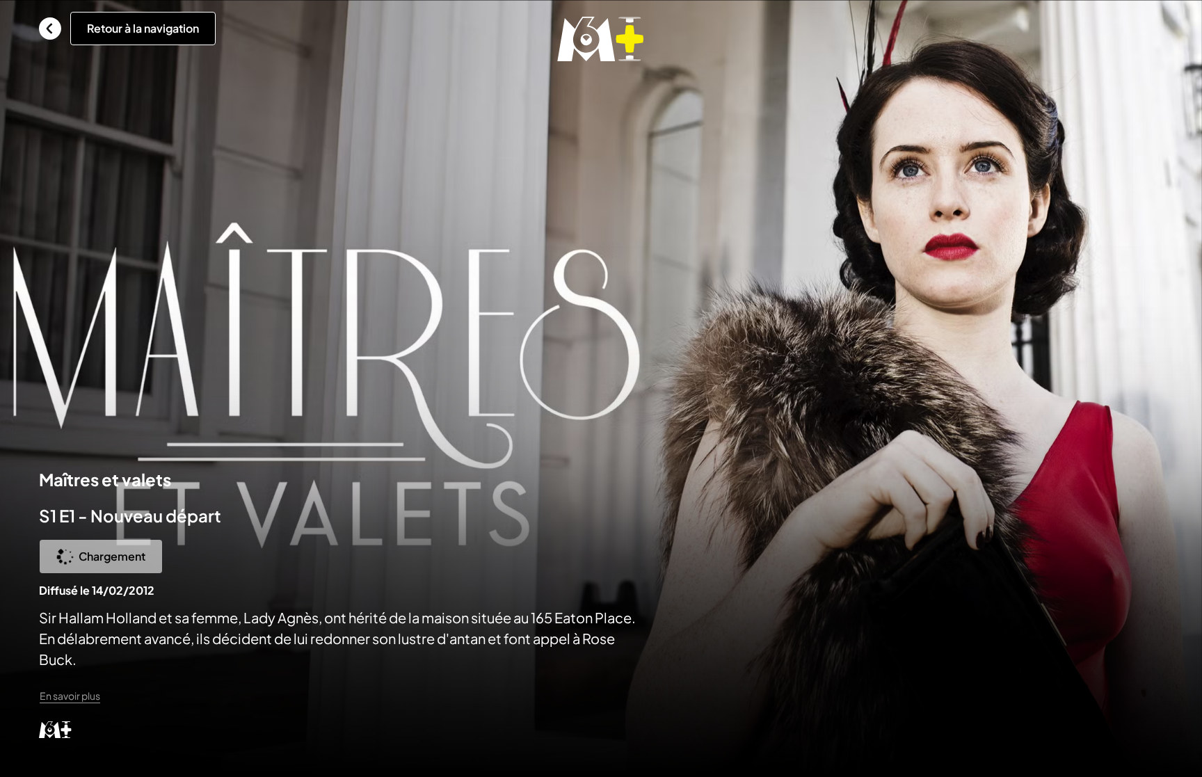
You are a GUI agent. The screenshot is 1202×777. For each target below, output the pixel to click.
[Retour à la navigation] (50, 28)
